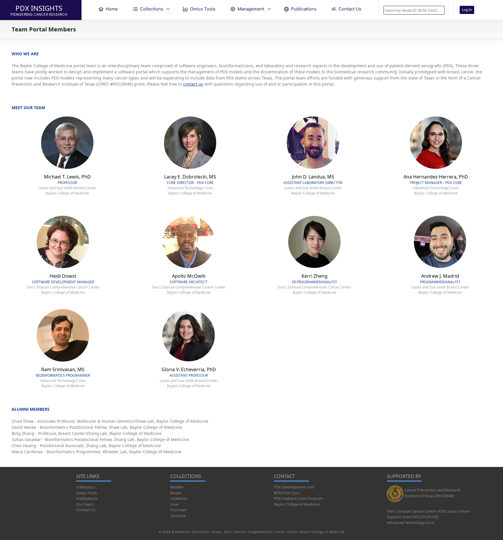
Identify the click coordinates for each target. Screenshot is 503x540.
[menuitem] (108, 9)
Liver (174, 504)
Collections (85, 487)
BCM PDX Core (286, 492)
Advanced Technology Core (410, 522)
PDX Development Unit (294, 487)
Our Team (84, 504)
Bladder (177, 487)
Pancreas (178, 509)
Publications (87, 498)
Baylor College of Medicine (297, 504)
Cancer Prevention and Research (432, 490)
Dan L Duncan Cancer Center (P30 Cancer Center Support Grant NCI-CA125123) (428, 514)
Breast (175, 492)
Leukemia (178, 498)
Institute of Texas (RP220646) (429, 495)
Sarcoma (177, 515)
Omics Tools (86, 492)
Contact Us (85, 509)
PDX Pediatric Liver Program (298, 498)
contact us (193, 84)
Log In (467, 9)
